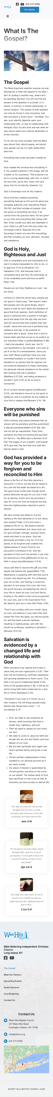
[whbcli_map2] (26, 1046)
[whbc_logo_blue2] (7, 6)
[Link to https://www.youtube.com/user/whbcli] (22, 4)
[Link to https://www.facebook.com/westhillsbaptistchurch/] (17, 4)
